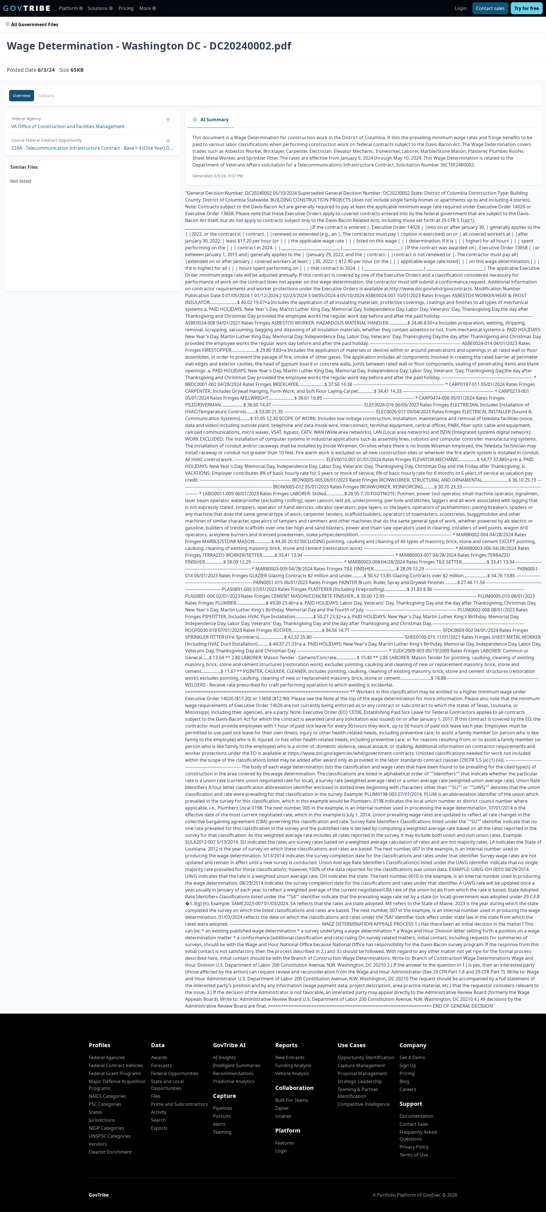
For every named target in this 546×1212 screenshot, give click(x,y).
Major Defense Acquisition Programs (117, 1084)
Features (284, 1143)
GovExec (432, 1195)
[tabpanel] (363, 156)
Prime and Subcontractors (179, 1104)
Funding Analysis (293, 1065)
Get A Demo (412, 1057)
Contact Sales (414, 1124)
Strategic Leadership (360, 1081)
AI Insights (224, 1057)
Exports (159, 1128)
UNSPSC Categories (110, 1136)
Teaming (222, 1132)
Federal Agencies (107, 1057)
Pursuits (222, 1116)
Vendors (98, 1144)
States (95, 1112)
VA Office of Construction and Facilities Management (68, 126)
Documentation (416, 1116)
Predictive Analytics (234, 1081)
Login (461, 8)
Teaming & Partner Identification (358, 1092)
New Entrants (290, 1057)
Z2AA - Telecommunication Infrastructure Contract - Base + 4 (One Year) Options (92, 148)
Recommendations (233, 1073)
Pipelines (222, 1108)
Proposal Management (362, 1073)
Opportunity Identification (366, 1057)
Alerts (219, 1124)
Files (155, 1096)
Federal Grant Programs (115, 1073)
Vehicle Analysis (292, 1073)
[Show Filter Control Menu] (168, 119)
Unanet (283, 1116)
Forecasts (161, 1065)
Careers (408, 1089)
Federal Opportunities (174, 1073)
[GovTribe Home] (26, 8)
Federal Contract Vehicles (116, 1065)
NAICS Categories (107, 1096)
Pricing (126, 8)
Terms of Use (414, 1155)
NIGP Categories (106, 1128)
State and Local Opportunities (167, 1084)
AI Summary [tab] (214, 119)
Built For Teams (291, 1100)
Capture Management (361, 1065)
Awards (159, 1057)
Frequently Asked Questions (418, 1135)
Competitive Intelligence (364, 1104)
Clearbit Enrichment (110, 1152)
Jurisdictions (102, 1120)
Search (158, 1120)
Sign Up (408, 1065)
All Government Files (34, 24)
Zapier (282, 1108)
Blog (404, 1081)
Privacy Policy (414, 1147)
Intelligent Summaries (236, 1065)
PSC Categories (105, 1104)
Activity (158, 1112)
